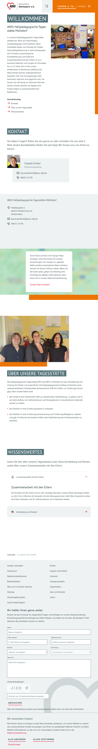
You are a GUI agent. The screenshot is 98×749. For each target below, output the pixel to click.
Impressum (12, 571)
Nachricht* (10, 657)
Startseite (11, 554)
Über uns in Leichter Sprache (19, 586)
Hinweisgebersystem (16, 597)
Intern (52, 597)
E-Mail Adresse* (12, 637)
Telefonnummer (56, 637)
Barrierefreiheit (13, 581)
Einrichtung (54, 647)
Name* (9, 627)
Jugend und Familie (58, 571)
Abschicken (15, 702)
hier (71, 709)
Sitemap (10, 592)
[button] (47, 6)
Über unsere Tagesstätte (21, 107)
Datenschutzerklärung (16, 733)
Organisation (55, 586)
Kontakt (14, 103)
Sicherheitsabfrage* (15, 681)
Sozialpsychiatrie (57, 581)
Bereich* (10, 647)
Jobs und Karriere (57, 592)
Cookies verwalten (15, 565)
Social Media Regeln (16, 602)
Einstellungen (14, 744)
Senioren (54, 576)
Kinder (53, 565)
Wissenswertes (17, 111)
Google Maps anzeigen (40, 284)
